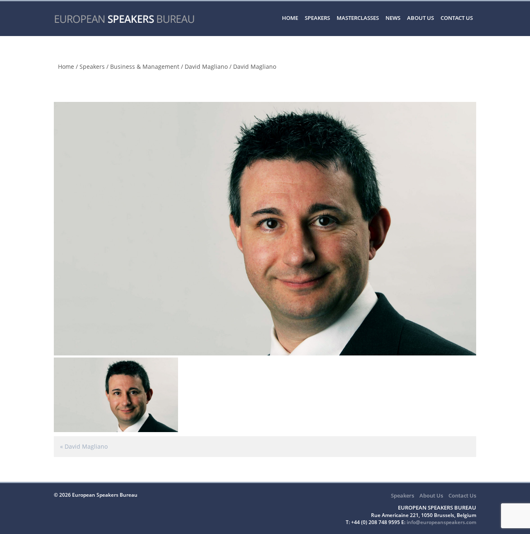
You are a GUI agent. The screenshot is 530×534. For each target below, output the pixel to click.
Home (290, 18)
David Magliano (206, 66)
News (392, 18)
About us (420, 18)
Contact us (457, 18)
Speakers (317, 18)
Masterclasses (358, 18)
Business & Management (144, 66)
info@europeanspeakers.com (441, 522)
